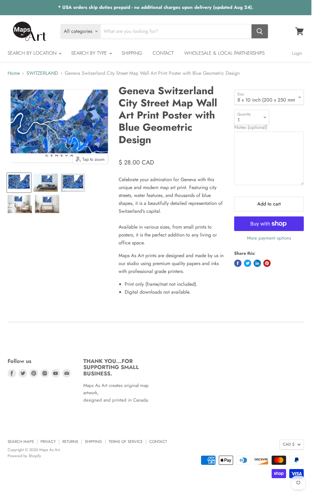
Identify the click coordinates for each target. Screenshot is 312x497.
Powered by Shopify (24, 456)
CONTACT (163, 53)
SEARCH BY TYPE (90, 53)
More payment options (269, 238)
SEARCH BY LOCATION (33, 53)
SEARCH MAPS (21, 441)
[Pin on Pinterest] (267, 263)
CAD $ (289, 444)
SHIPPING (132, 53)
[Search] (259, 31)
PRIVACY (48, 441)
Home (14, 73)
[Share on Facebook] (237, 263)
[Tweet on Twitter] (247, 263)
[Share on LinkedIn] (257, 263)
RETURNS (70, 441)
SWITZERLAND (42, 73)
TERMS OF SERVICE (126, 441)
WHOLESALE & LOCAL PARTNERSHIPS (224, 53)
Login (297, 53)
